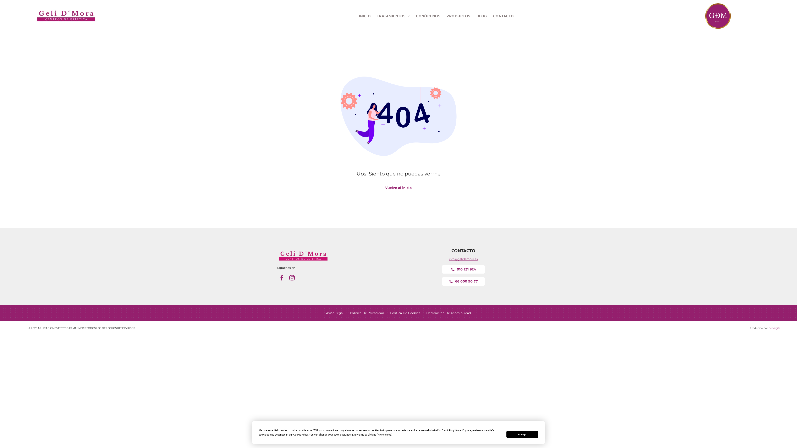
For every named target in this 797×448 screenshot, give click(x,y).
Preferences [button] (384, 434)
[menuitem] (365, 16)
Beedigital (775, 328)
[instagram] (292, 278)
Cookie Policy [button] (300, 434)
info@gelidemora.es (463, 259)
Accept (522, 434)
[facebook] (281, 278)
